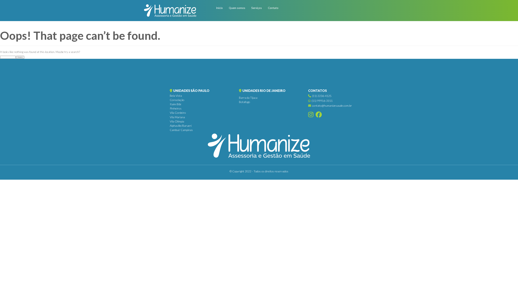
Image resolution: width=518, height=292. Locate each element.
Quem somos (237, 8)
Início (219, 8)
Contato (273, 8)
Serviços (256, 8)
